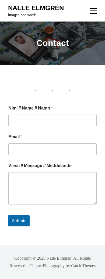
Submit (19, 220)
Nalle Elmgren (36, 8)
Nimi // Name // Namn (30, 108)
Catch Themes (83, 265)
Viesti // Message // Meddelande (40, 165)
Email (15, 137)
